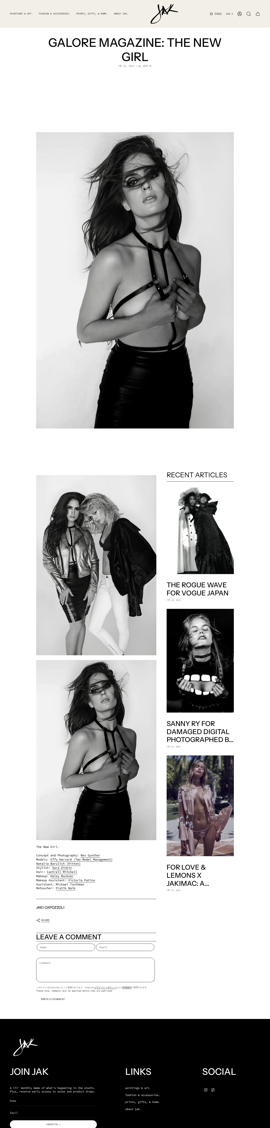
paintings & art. (138, 1088)
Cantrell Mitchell (62, 872)
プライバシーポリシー (105, 987)
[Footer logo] (25, 1047)
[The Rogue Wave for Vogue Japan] (200, 531)
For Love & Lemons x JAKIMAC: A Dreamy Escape (195, 875)
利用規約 (127, 987)
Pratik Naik (65, 888)
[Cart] (257, 13)
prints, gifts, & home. (142, 1102)
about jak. (133, 1109)
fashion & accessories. (142, 1095)
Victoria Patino (81, 880)
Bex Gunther (90, 855)
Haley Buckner (62, 876)
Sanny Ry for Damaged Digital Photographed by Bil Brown (200, 732)
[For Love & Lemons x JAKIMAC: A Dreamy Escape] (200, 805)
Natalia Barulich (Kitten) (58, 863)
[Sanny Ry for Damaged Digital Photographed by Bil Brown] (200, 661)
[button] (54, 14)
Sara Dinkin (62, 868)
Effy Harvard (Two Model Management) (81, 859)
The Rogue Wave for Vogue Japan (197, 589)
